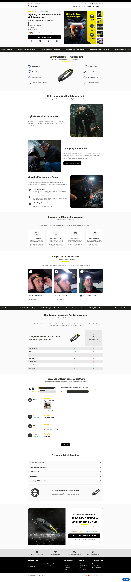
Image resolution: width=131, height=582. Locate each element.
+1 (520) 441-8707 (98, 567)
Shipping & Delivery (83, 563)
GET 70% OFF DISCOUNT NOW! (84, 536)
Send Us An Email (97, 563)
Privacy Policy (67, 565)
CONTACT (98, 6)
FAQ (93, 6)
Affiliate (65, 569)
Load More (65, 444)
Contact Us (81, 567)
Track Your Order (82, 569)
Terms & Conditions (68, 563)
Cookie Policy (67, 567)
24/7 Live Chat (97, 565)
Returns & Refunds (83, 565)
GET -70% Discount (44, 37)
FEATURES (74, 6)
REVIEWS (89, 6)
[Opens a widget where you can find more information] (126, 579)
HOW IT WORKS (81, 6)
